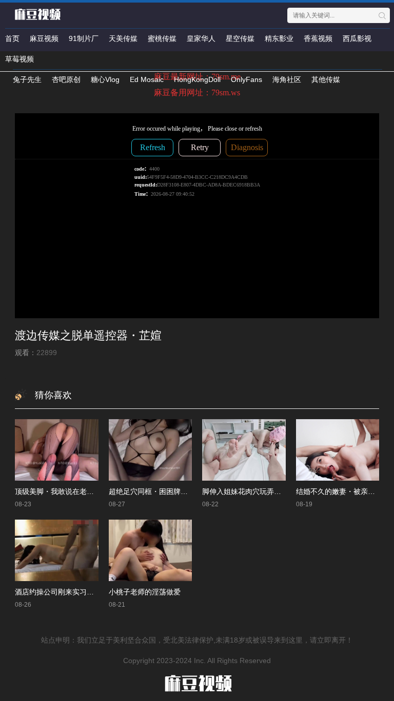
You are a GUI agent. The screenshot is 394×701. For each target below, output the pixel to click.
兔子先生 (27, 79)
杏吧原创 (66, 79)
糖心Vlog (105, 79)
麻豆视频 (44, 38)
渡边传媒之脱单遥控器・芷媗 (88, 335)
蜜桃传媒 (162, 38)
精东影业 (279, 38)
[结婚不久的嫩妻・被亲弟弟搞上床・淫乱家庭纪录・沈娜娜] (338, 449)
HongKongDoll (197, 79)
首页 (12, 38)
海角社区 (286, 79)
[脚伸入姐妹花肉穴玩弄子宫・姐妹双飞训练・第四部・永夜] (244, 449)
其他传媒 (325, 79)
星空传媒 (240, 38)
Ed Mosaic (147, 79)
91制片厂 (83, 38)
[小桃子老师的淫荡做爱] (150, 550)
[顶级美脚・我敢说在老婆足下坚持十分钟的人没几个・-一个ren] (56, 449)
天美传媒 (123, 38)
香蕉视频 (318, 38)
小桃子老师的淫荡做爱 (145, 592)
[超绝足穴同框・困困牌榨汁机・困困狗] (150, 449)
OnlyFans (246, 79)
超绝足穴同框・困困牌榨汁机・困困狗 (170, 491)
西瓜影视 (357, 38)
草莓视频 (19, 59)
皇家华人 (201, 38)
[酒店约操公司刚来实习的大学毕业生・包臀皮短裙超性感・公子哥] (56, 550)
